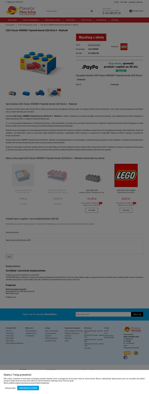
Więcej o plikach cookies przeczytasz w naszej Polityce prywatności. (26, 383)
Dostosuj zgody (10, 388)
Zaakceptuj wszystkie (28, 388)
